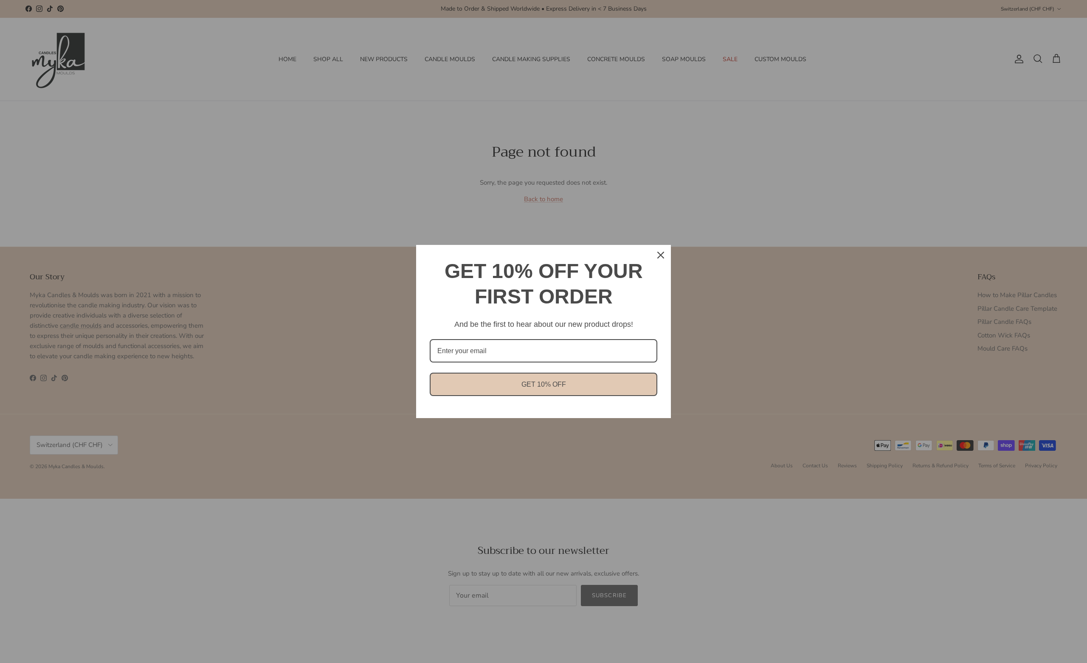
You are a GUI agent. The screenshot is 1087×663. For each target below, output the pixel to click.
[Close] (661, 255)
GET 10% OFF (543, 384)
